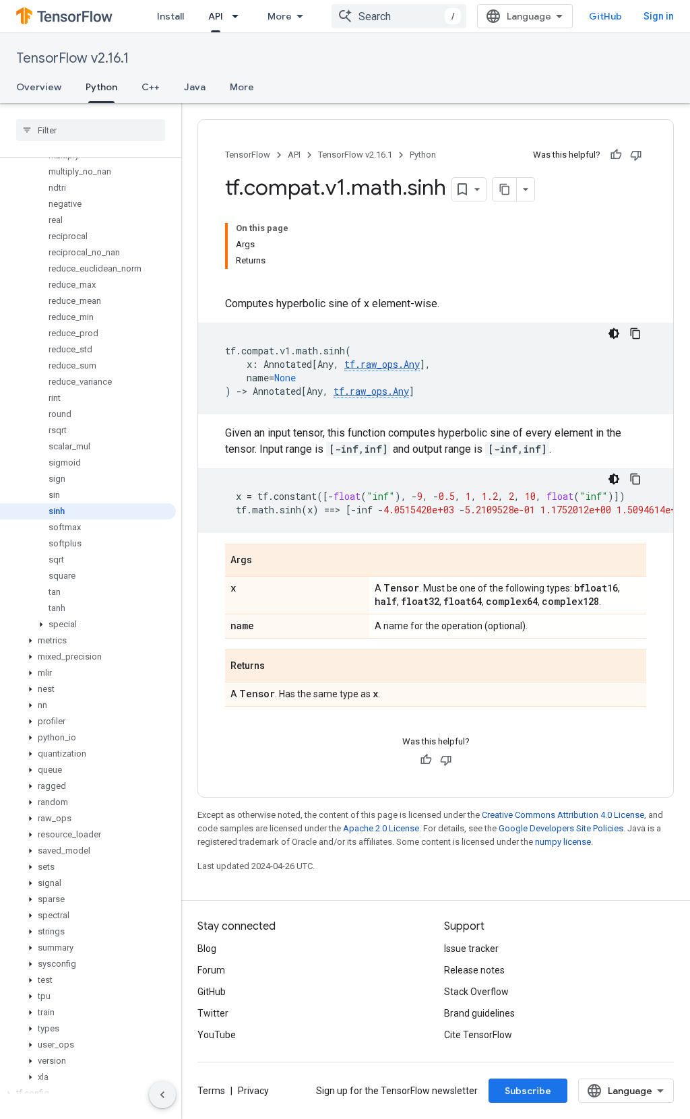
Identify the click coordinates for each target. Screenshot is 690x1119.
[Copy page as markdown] (505, 189)
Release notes (474, 970)
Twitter (212, 1013)
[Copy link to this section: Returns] (278, 667)
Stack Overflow (476, 991)
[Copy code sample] (635, 333)
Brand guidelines (479, 1013)
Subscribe (528, 1091)
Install (170, 16)
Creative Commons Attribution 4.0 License (563, 815)
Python (101, 87)
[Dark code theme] (614, 333)
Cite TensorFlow (478, 1034)
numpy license (563, 842)
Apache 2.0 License (381, 828)
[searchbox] (90, 130)
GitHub (605, 16)
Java (195, 87)
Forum (211, 970)
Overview (38, 87)
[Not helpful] (636, 155)
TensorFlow (247, 155)
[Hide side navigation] (162, 1094)
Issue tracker (471, 948)
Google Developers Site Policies (561, 828)
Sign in (659, 16)
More (280, 16)
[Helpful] (616, 155)
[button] (88, 624)
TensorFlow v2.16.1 (72, 58)
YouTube (216, 1034)
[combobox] (399, 16)
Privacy (253, 1090)
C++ (151, 87)
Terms (211, 1090)
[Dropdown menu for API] (239, 16)
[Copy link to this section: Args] (265, 561)
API (215, 16)
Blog (206, 948)
